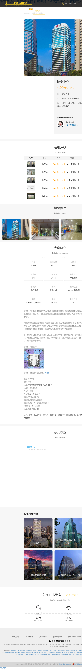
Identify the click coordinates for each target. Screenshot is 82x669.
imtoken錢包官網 (45, 654)
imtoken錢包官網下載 (32, 654)
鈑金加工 (14, 650)
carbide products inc (71, 650)
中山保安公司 (51, 652)
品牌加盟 (45, 650)
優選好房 (25, 11)
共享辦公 (52, 11)
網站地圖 (3, 668)
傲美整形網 (61, 650)
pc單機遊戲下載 (20, 652)
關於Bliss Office (74, 637)
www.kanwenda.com (8, 652)
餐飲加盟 (29, 650)
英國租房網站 (56, 654)
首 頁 (13, 11)
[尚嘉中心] (38, 533)
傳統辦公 (38, 11)
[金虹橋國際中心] (38, 565)
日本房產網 (21, 650)
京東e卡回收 (72, 652)
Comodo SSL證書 (61, 652)
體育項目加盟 (37, 650)
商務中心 (48, 373)
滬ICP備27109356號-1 (65, 664)
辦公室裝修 (53, 650)
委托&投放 (66, 11)
